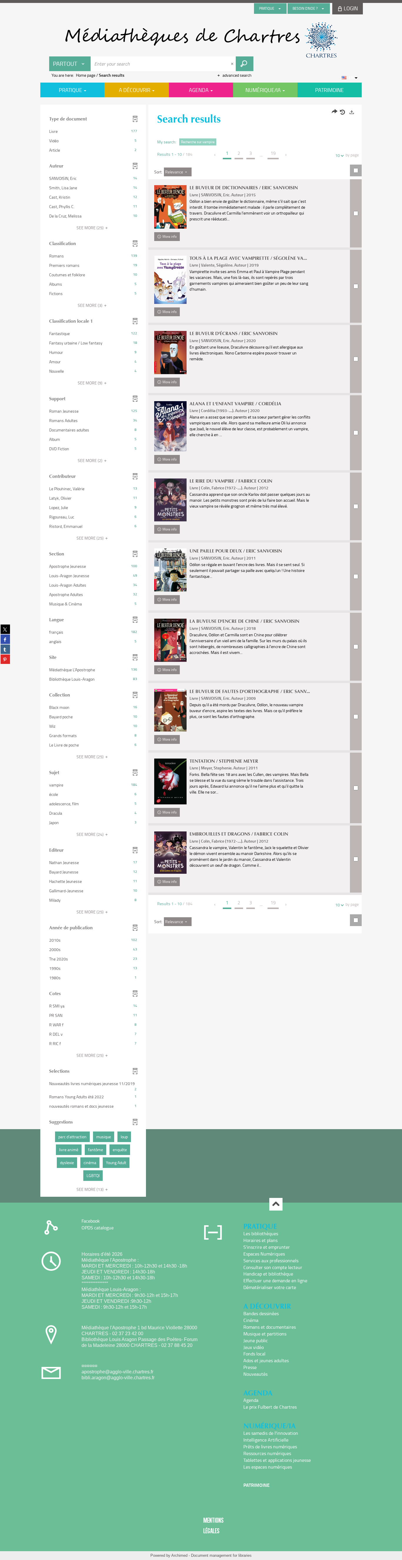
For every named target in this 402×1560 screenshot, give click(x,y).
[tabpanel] (201, 651)
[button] (93, 131)
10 (337, 155)
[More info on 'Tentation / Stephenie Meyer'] (170, 781)
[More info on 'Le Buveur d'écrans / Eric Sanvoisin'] (170, 352)
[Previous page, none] (215, 154)
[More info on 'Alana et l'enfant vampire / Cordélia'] (170, 426)
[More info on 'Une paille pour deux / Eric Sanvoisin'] (170, 570)
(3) (90, 305)
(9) (90, 383)
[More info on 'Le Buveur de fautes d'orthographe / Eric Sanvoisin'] (170, 710)
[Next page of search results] (286, 154)
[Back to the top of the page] (276, 1204)
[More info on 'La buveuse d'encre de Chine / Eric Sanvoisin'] (170, 640)
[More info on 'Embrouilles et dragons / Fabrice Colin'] (170, 852)
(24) (90, 834)
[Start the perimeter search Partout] (244, 63)
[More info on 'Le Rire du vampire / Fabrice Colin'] (170, 499)
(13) (90, 1189)
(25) (90, 227)
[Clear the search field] (233, 63)
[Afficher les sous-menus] (279, 8)
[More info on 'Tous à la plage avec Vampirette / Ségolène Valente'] (170, 280)
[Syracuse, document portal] (201, 40)
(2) (90, 460)
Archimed (179, 1555)
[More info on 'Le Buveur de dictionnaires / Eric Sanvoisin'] (170, 206)
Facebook (91, 1221)
